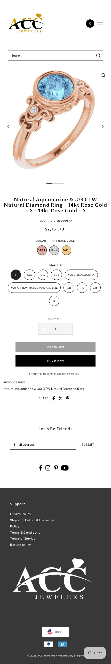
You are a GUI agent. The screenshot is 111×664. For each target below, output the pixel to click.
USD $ (59, 631)
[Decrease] (44, 328)
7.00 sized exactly (81, 274)
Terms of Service (22, 538)
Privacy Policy (20, 514)
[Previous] (8, 126)
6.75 (56, 274)
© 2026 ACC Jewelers (41, 655)
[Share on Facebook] (54, 398)
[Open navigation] (100, 23)
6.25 (29, 274)
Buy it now (55, 361)
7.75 (95, 287)
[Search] (98, 55)
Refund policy (20, 545)
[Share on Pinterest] (68, 398)
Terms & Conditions (25, 532)
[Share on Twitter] (61, 398)
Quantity (55, 318)
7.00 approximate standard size (34, 287)
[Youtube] (65, 468)
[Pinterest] (56, 468)
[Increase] (67, 328)
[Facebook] (40, 468)
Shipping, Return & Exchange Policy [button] (54, 373)
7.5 (82, 287)
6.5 (43, 274)
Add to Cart (55, 347)
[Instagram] (48, 468)
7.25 (69, 287)
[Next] (102, 126)
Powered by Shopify (71, 655)
